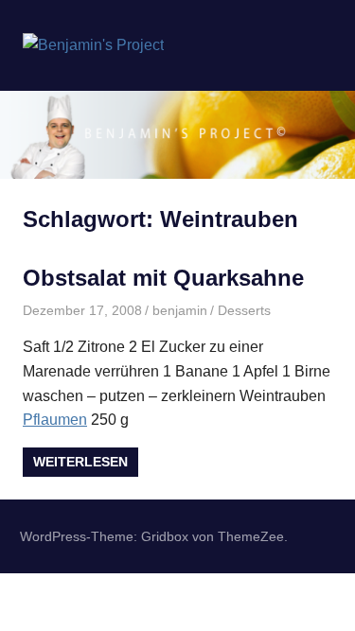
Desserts (244, 310)
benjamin (179, 310)
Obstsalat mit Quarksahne (163, 277)
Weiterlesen (80, 461)
